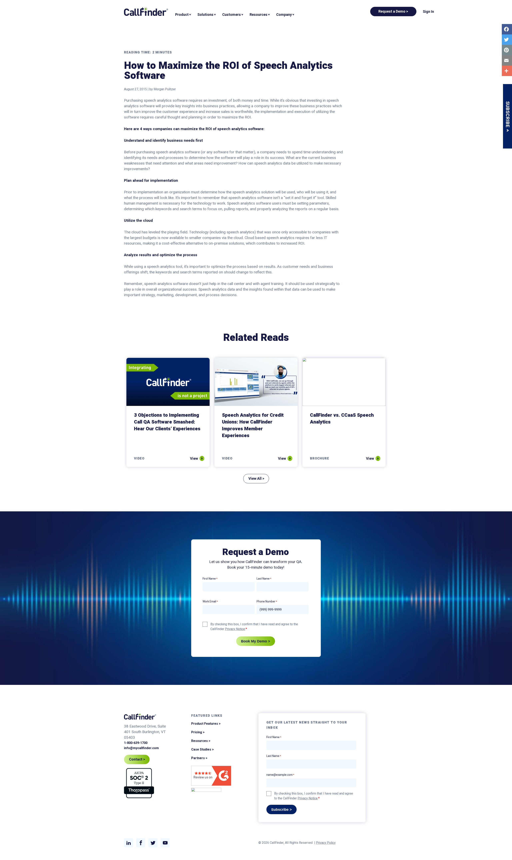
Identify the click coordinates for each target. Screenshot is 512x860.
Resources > (200, 741)
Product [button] (182, 14)
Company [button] (284, 14)
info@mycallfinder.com (141, 748)
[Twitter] (507, 39)
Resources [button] (258, 14)
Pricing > (198, 732)
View (194, 458)
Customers (231, 14)
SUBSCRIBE (507, 114)
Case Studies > (202, 749)
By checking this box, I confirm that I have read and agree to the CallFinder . (254, 626)
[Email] (507, 60)
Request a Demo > (393, 11)
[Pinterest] (507, 50)
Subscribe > (281, 810)
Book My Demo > (255, 641)
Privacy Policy (326, 842)
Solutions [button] (205, 14)
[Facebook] (507, 29)
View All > (256, 478)
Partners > (199, 758)
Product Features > (206, 723)
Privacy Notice (235, 629)
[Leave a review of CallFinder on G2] (211, 776)
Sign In (428, 11)
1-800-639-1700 (135, 743)
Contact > (137, 759)
